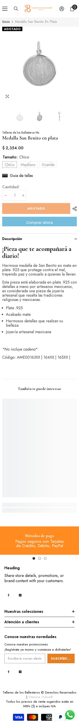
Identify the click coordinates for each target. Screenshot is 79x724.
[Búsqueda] (16, 8)
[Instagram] (20, 595)
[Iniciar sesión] (62, 9)
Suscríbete (61, 658)
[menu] (4, 8)
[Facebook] (8, 595)
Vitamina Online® (41, 697)
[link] (39, 505)
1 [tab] (33, 558)
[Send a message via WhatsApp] (70, 715)
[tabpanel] (39, 540)
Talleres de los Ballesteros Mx (20, 132)
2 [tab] (39, 558)
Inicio (6, 22)
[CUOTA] (73, 208)
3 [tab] (45, 558)
